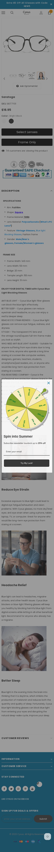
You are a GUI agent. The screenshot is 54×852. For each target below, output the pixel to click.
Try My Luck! (27, 463)
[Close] (48, 383)
